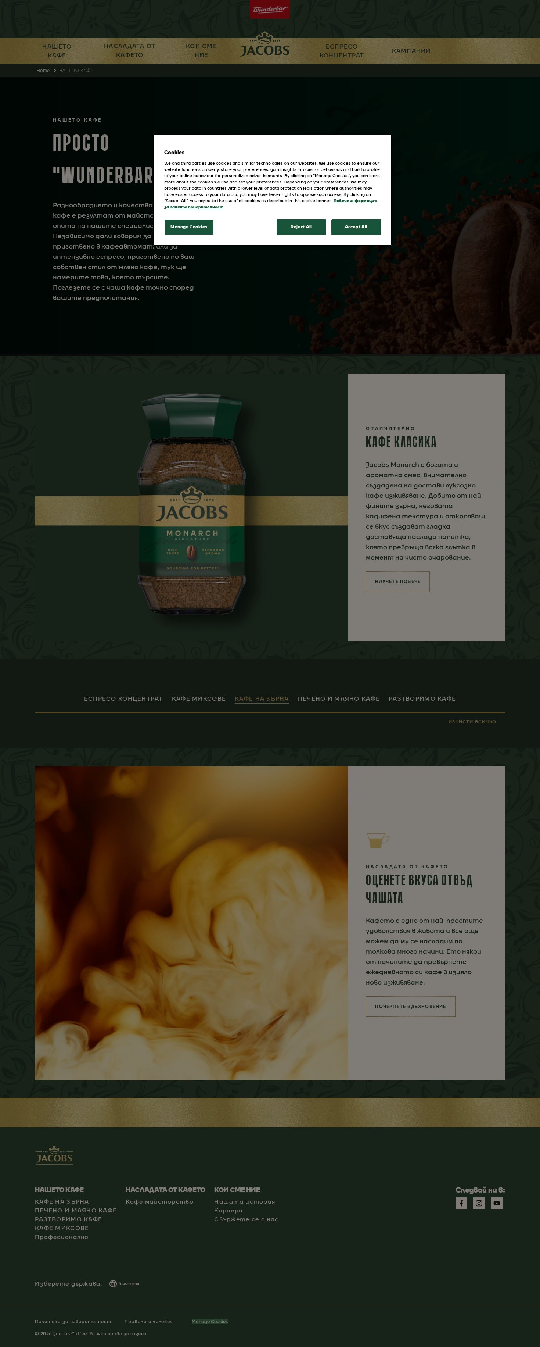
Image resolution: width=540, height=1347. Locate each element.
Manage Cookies (189, 226)
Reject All (301, 226)
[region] (272, 190)
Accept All (356, 226)
